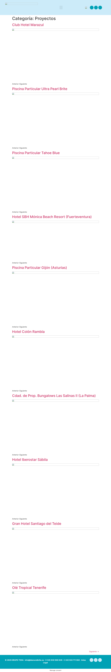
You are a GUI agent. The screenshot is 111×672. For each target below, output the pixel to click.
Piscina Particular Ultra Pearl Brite (39, 89)
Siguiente (94, 651)
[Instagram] (96, 7)
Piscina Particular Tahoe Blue (36, 153)
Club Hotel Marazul (28, 25)
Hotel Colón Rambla (28, 332)
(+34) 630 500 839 (53, 660)
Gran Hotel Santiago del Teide (36, 523)
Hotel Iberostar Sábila (30, 459)
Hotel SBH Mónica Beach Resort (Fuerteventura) (52, 217)
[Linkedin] (100, 7)
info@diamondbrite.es (34, 660)
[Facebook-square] (92, 7)
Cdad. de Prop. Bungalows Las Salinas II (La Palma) (54, 396)
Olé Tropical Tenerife (29, 588)
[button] (61, 7)
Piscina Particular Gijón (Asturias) (39, 267)
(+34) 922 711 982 (72, 660)
